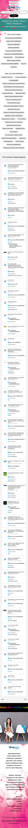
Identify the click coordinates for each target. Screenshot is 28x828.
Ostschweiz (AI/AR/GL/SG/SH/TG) (14, 50)
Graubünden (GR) (8, 57)
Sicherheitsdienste (8, 141)
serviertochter (11, 338)
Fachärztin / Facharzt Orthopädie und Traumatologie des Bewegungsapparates (16, 165)
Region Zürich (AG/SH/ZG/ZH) (14, 41)
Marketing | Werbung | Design (14, 125)
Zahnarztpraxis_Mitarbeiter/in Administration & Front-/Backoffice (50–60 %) (16, 531)
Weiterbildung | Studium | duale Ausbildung (13, 147)
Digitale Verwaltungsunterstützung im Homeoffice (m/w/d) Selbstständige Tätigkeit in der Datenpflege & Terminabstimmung (16, 209)
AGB (20, 803)
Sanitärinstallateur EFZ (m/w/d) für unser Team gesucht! (16, 378)
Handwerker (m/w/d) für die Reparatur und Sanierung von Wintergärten (15, 350)
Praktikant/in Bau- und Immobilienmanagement (13, 502)
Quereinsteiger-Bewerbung (15, 787)
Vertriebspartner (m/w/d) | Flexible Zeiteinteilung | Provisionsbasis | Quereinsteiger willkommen (16, 194)
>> (25, 699)
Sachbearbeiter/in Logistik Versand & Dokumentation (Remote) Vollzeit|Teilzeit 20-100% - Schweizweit (16, 487)
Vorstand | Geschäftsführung (14, 144)
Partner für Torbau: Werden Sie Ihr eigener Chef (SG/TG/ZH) (16, 235)
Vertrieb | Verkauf (19, 141)
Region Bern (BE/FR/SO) (14, 44)
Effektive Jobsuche (15, 775)
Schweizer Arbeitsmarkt (15, 782)
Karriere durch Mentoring (14, 768)
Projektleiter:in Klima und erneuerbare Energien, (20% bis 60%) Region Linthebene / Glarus (16, 518)
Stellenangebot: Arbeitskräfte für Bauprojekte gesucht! (15, 654)
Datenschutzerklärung (14, 806)
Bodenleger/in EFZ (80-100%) (15, 314)
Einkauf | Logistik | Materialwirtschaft (13, 96)
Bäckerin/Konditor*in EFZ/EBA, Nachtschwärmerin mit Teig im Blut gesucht (16, 421)
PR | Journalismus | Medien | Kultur (13, 135)
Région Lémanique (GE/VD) (13, 60)
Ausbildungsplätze (13, 80)
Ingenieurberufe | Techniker (8, 118)
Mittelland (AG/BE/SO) (13, 47)
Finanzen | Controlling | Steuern (13, 99)
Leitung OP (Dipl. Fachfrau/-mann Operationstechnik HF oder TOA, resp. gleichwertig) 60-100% (16, 434)
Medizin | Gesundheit (8, 128)
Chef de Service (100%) (13, 639)
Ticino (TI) (23, 63)
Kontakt (19, 801)
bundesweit (13, 67)
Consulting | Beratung (7, 93)
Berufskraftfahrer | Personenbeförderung (13, 86)
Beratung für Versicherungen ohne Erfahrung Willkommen (16, 572)
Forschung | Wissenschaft (13, 102)
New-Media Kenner (12, 222)
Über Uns (19, 796)
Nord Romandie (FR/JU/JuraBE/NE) (9, 63)
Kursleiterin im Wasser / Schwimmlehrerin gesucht (14, 363)
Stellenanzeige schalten (14, 799)
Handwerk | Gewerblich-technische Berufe (14, 112)
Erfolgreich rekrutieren (14, 765)
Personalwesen (13, 131)
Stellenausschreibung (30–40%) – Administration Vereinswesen (16, 178)
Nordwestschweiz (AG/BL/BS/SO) (14, 38)
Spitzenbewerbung (14, 753)
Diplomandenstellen (20, 93)
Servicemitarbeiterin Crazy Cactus (16, 326)
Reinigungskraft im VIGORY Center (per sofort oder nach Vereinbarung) (14, 447)
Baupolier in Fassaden (13, 665)
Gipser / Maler (11, 675)
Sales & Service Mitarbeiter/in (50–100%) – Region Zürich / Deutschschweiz (16, 544)
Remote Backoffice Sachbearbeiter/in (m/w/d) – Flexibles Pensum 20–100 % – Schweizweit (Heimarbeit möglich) (16, 265)
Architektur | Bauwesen (7, 77)
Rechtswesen (22, 138)
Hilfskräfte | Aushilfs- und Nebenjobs (13, 115)
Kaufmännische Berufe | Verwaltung (13, 122)
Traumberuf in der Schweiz (15, 777)
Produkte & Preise (16, 811)
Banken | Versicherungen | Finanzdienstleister (14, 83)
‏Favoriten (15, 4)
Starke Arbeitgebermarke (15, 789)
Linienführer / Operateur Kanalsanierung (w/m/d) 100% (15, 391)
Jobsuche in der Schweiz (14, 760)
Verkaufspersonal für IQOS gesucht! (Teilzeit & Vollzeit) (14, 586)
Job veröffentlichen (14, 1)
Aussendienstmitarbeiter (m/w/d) (15, 473)
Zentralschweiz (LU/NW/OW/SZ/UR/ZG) (13, 54)
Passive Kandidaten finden (14, 763)
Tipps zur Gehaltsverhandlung (15, 784)
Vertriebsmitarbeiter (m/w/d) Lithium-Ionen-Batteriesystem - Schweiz (15, 611)
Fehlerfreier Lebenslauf (14, 758)
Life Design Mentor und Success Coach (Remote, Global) (15, 405)
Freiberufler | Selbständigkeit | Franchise (13, 106)
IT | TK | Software (22, 118)
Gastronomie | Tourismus (14, 109)
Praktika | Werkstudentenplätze (9, 138)
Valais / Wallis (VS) (19, 57)
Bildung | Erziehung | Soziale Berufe (13, 90)
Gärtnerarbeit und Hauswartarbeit (16, 599)
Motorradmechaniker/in (13, 290)
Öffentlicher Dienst (20, 128)
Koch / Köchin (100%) (13, 625)
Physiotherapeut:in (12, 301)
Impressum (18, 808)
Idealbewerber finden (15, 780)
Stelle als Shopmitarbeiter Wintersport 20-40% (14, 559)
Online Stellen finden (14, 756)
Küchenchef (11, 280)
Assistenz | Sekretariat (20, 77)
